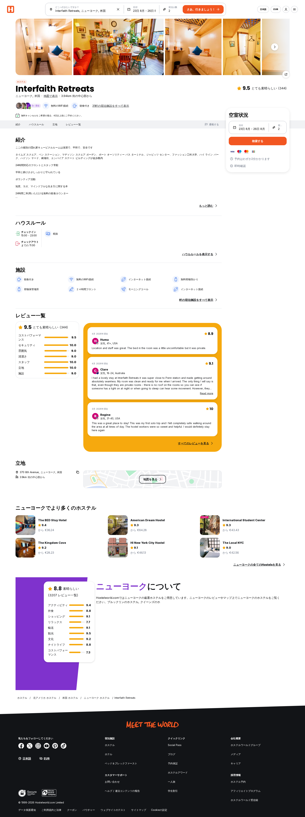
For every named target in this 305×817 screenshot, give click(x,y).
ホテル (108, 754)
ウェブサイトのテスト (113, 809)
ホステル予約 (238, 781)
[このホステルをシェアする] (285, 74)
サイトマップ (138, 809)
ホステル (21, 81)
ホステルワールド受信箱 (244, 799)
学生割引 (173, 790)
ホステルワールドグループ (246, 744)
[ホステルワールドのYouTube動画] (46, 746)
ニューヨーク (24, 96)
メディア (236, 754)
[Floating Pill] (274, 46)
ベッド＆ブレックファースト (121, 763)
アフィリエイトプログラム (246, 790)
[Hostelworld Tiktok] (63, 746)
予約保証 (173, 763)
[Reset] (118, 9)
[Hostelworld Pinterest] (55, 746)
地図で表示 (51, 96)
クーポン (72, 809)
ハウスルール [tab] (36, 124)
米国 (37, 96)
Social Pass (174, 744)
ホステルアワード (178, 772)
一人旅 (171, 781)
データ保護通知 (27, 809)
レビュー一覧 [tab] (73, 124)
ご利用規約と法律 (51, 809)
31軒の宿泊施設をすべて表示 (110, 106)
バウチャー (89, 809)
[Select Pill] (285, 9)
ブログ (171, 754)
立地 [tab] (54, 124)
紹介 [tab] (18, 124)
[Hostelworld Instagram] (38, 746)
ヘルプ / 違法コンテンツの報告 (122, 790)
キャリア (236, 763)
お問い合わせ (112, 781)
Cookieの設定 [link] (159, 809)
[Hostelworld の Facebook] (21, 746)
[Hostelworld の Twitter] (29, 746)
